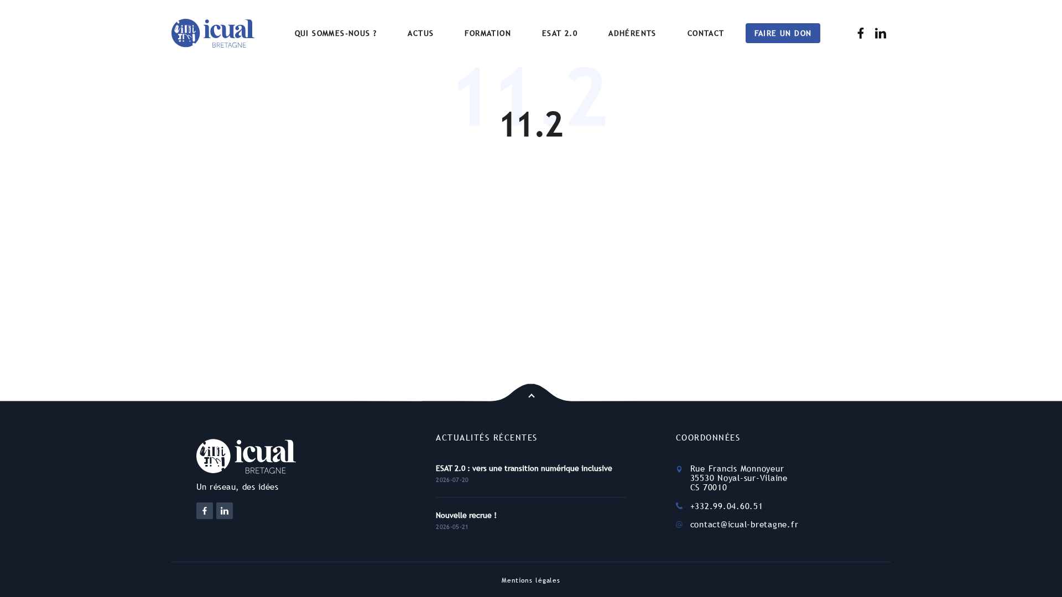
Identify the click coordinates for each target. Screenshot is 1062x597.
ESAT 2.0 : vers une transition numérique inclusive (524, 468)
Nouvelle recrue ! (466, 515)
